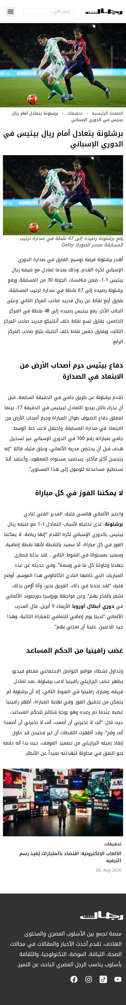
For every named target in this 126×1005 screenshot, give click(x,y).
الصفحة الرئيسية (107, 113)
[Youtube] (118, 979)
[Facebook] (74, 979)
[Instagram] (88, 979)
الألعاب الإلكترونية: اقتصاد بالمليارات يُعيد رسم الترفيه (70, 857)
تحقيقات (75, 113)
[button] (10, 11)
